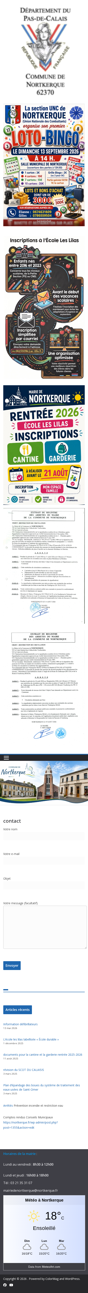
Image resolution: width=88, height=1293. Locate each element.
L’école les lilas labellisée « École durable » (31, 1039)
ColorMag (52, 1279)
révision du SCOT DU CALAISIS (23, 1070)
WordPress (72, 1279)
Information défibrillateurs (20, 1024)
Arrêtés (8, 1105)
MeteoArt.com (51, 1266)
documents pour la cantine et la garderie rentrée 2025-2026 (42, 1055)
